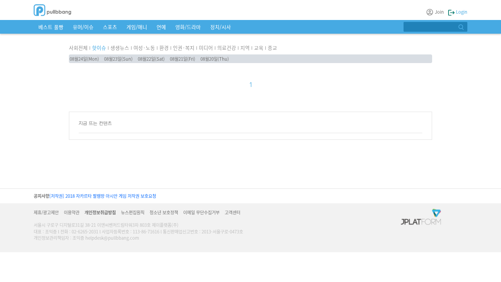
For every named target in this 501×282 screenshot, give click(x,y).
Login (461, 12)
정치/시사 (220, 27)
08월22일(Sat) (151, 59)
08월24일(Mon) (84, 59)
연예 (161, 27)
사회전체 (78, 47)
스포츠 (110, 27)
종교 (272, 47)
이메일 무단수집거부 (201, 212)
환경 (164, 47)
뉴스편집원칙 (132, 212)
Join (439, 12)
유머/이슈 (83, 27)
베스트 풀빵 (50, 27)
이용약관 (71, 212)
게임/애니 (136, 27)
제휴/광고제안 (46, 212)
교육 (258, 47)
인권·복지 (184, 47)
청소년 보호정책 (164, 212)
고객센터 (232, 212)
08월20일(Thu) (214, 59)
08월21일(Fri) (182, 59)
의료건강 (226, 47)
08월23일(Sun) (118, 59)
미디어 (206, 47)
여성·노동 (144, 47)
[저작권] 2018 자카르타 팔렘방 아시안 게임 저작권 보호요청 (102, 196)
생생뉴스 (119, 47)
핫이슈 (99, 47)
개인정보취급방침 (100, 212)
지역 (245, 47)
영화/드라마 (188, 27)
